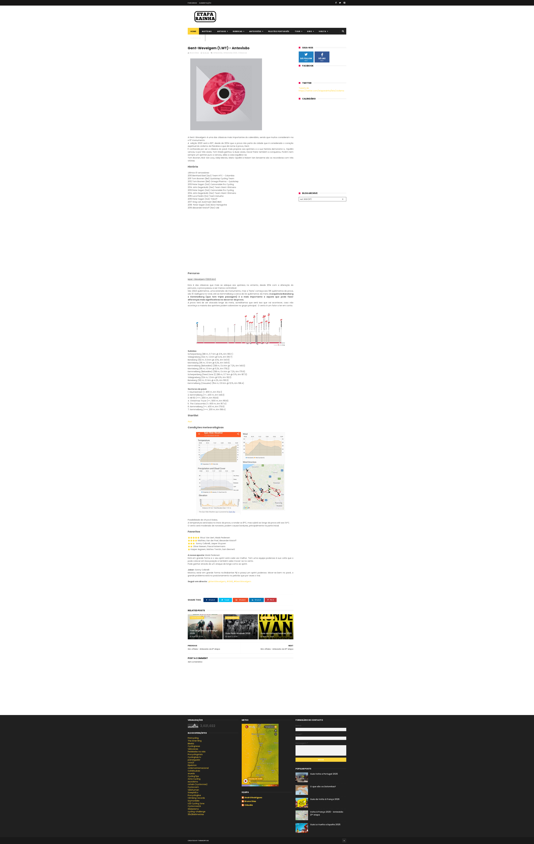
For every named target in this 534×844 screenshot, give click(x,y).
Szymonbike (193, 800)
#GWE (230, 581)
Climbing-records (196, 798)
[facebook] (336, 3)
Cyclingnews (194, 746)
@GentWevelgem (217, 581)
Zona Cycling (194, 778)
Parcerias (192, 3)
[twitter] (340, 3)
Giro (309, 31)
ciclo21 (191, 762)
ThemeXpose (203, 840)
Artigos (221, 31)
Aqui (190, 421)
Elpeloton (192, 765)
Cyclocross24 (194, 806)
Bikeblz (191, 743)
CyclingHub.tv (194, 757)
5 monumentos (197, 618)
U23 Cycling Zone (196, 803)
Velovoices (193, 749)
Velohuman (193, 789)
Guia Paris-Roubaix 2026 (237, 633)
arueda (191, 773)
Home (193, 31)
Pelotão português (278, 31)
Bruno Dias (250, 801)
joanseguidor (194, 759)
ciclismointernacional (198, 768)
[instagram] (344, 3)
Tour (297, 31)
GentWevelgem (242, 581)
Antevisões (255, 31)
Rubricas (237, 31)
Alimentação (205, 3)
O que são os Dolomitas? (323, 786)
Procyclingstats (195, 754)
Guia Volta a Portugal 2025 (324, 773)
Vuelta (322, 31)
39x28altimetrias (196, 814)
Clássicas (196, 38)
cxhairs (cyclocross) (197, 784)
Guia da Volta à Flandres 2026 (276, 633)
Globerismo (193, 809)
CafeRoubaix (194, 770)
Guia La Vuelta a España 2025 (325, 824)
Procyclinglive (194, 795)
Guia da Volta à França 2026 (324, 799)
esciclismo (193, 781)
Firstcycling (193, 738)
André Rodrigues (253, 797)
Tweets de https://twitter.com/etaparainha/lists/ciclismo (321, 89)
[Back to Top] (344, 840)
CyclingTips (193, 776)
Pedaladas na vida (196, 751)
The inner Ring (195, 740)
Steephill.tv (193, 792)
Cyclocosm (193, 787)
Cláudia (248, 805)
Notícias (207, 31)
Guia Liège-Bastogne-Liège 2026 (203, 632)
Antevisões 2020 (230, 53)
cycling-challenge (196, 811)
